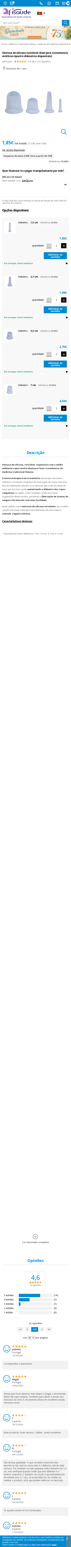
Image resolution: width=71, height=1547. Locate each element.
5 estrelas (9, 1295)
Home (4, 44)
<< (20, 1329)
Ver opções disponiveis (13, 150)
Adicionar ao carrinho (55, 256)
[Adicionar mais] (63, 245)
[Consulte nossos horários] (12, 3)
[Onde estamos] (5, 3)
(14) (56, 1295)
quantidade (38, 245)
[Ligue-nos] (41, 3)
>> (49, 1329)
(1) (55, 1304)
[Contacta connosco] (57, 3)
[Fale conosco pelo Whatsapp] (49, 3)
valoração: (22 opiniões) (26, 61)
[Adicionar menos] (49, 245)
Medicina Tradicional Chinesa (22, 44)
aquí (54, 1545)
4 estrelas (9, 1299)
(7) (55, 1299)
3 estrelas (9, 1304)
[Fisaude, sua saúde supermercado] (17, 13)
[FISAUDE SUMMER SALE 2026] (35, 33)
